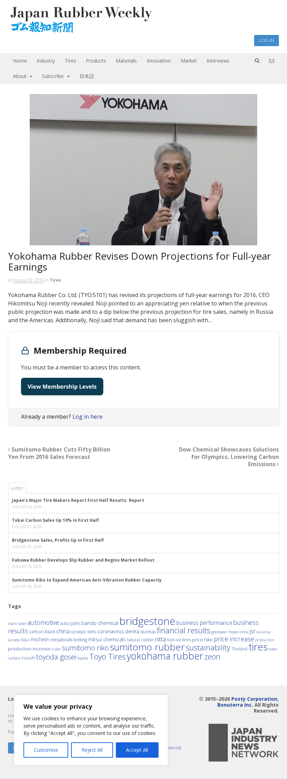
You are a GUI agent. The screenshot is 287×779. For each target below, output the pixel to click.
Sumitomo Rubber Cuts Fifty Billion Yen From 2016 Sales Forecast (59, 453)
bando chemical (100, 622)
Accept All (137, 749)
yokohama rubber (165, 655)
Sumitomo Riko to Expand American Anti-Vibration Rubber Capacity (87, 580)
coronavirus (110, 631)
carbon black (42, 631)
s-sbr (56, 648)
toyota (82, 658)
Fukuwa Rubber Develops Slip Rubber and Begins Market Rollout (83, 560)
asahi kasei (17, 623)
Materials (126, 60)
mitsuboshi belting (68, 640)
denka (132, 631)
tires (258, 646)
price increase (234, 638)
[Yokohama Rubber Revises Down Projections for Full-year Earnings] (143, 169)
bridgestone (147, 621)
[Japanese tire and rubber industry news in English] (80, 31)
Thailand (239, 648)
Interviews (218, 60)
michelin (40, 639)
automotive (43, 622)
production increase (29, 648)
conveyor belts (83, 631)
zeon (212, 656)
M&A (25, 639)
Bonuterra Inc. (235, 704)
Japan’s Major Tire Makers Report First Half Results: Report (78, 500)
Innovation (159, 60)
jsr (252, 631)
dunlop (148, 631)
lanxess (14, 639)
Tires (70, 60)
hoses (233, 631)
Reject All (92, 749)
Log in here (87, 416)
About (20, 76)
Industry (46, 60)
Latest (17, 488)
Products (96, 60)
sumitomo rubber (147, 647)
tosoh (28, 657)
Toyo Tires (107, 656)
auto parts (70, 623)
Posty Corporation (254, 698)
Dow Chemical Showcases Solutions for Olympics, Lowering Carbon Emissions (229, 457)
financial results (183, 630)
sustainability (208, 647)
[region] (91, 730)
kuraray (264, 631)
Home (20, 60)
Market (189, 60)
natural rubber (140, 639)
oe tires (183, 640)
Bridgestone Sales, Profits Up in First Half (58, 540)
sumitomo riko (85, 647)
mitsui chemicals (107, 639)
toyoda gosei (56, 657)
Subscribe (53, 76)
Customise (46, 749)
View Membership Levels (62, 386)
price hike (202, 639)
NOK (170, 639)
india (243, 631)
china (63, 631)
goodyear (219, 631)
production (264, 639)
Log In (266, 40)
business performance (204, 623)
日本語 (86, 76)
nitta (160, 639)
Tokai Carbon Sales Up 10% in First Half (55, 520)
